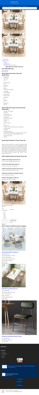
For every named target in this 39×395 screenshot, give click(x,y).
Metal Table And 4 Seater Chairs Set (9, 288)
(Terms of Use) (16, 390)
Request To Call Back (5, 60)
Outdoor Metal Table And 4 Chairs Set (10, 252)
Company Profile (11, 6)
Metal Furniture (7, 63)
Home (5, 61)
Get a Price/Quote (5, 70)
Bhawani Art (14, 2)
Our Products (18, 6)
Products (5, 62)
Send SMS (20, 381)
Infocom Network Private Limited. (17, 391)
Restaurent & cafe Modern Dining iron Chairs (12, 336)
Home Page (4, 6)
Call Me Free (20, 385)
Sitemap (3, 357)
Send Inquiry (5, 59)
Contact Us (25, 6)
